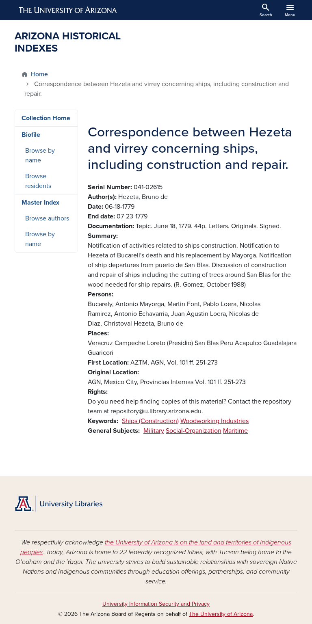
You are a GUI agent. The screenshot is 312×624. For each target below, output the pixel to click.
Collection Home (46, 118)
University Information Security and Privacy (156, 603)
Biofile (31, 135)
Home (39, 74)
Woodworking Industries (214, 421)
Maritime (235, 431)
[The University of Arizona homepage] (68, 10)
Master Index (40, 203)
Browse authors (47, 218)
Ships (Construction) (150, 421)
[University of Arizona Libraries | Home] (58, 504)
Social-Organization (193, 431)
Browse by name (40, 155)
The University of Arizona (221, 614)
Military (153, 431)
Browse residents (38, 181)
